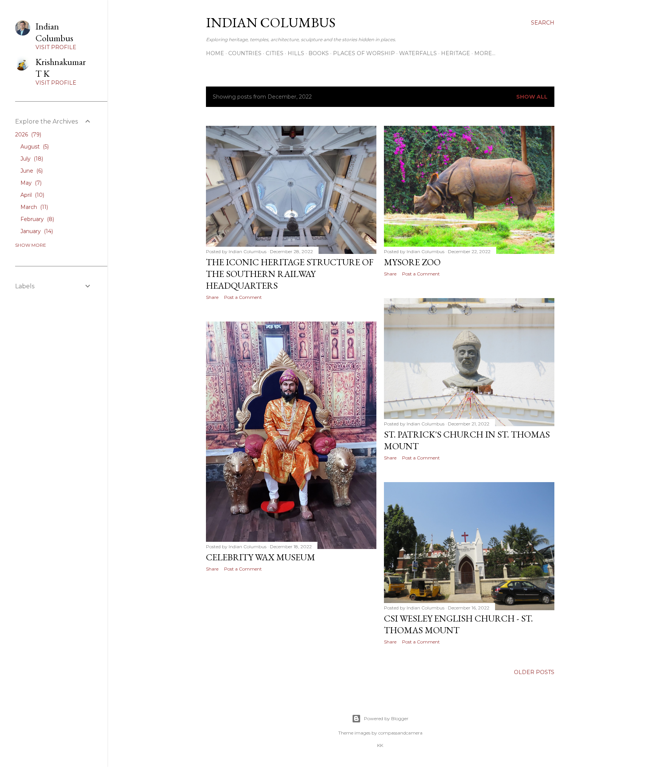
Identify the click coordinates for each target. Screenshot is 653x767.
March (33, 207)
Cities (274, 53)
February (36, 219)
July (31, 158)
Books (318, 53)
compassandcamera (400, 733)
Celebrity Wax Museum (260, 557)
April (31, 195)
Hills (296, 53)
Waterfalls (418, 53)
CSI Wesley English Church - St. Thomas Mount (458, 624)
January (35, 231)
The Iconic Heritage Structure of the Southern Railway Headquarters (289, 273)
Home (215, 53)
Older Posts (534, 672)
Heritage (455, 53)
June (30, 170)
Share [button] (212, 297)
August (33, 146)
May (30, 182)
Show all (532, 96)
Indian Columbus (271, 22)
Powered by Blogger (386, 718)
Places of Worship (364, 53)
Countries (245, 53)
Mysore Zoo (412, 262)
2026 (27, 134)
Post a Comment (243, 297)
